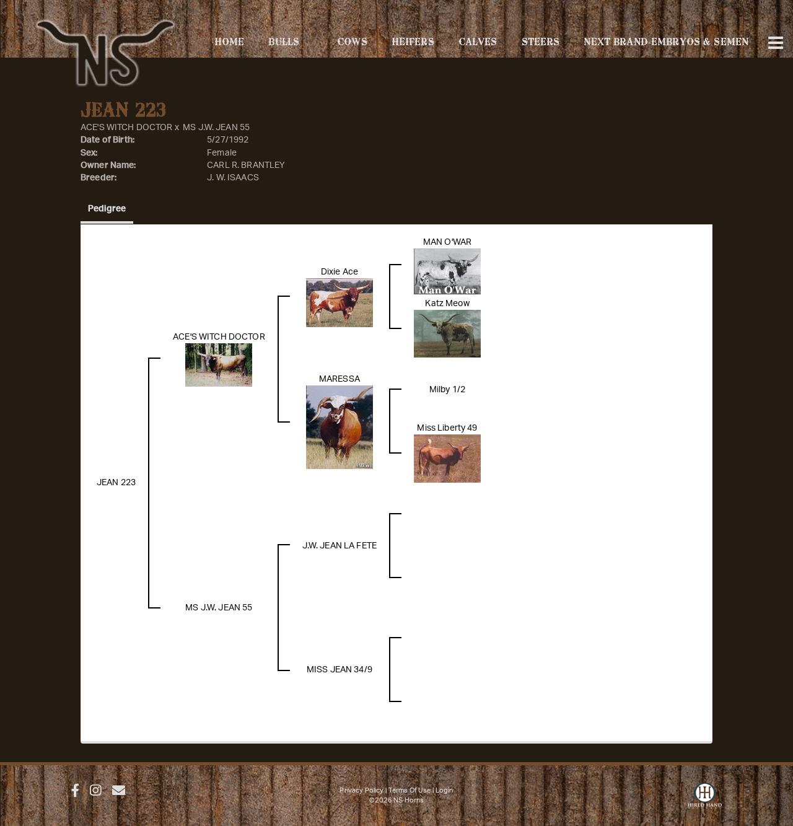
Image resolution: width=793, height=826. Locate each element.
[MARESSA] (339, 427)
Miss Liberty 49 (447, 428)
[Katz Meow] (447, 333)
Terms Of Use (409, 790)
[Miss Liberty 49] (447, 458)
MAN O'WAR (447, 242)
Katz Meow (447, 303)
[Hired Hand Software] (705, 801)
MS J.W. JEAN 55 (216, 127)
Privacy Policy (361, 790)
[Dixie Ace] (339, 302)
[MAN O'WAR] (447, 270)
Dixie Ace (339, 272)
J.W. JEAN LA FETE (339, 546)
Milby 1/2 (447, 389)
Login (444, 790)
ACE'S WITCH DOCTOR (127, 127)
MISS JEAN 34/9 (339, 670)
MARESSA (339, 379)
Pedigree (107, 208)
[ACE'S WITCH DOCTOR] (218, 365)
